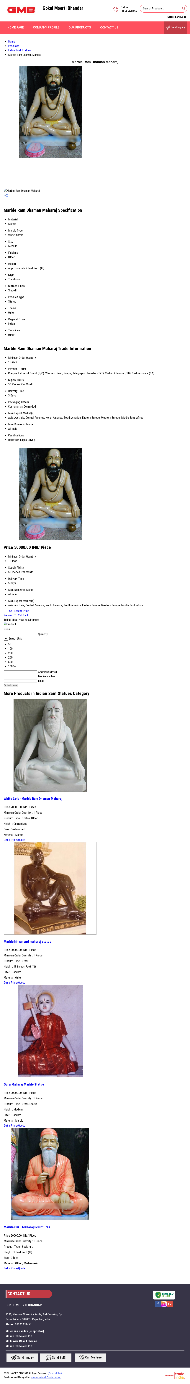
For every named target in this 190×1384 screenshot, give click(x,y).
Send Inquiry (177, 27)
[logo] (21, 17)
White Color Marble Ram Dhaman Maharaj (33, 799)
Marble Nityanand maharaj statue (27, 942)
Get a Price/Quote (14, 840)
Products (13, 46)
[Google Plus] (170, 1306)
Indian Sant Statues (19, 50)
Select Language (176, 16)
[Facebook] (158, 1306)
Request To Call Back (16, 615)
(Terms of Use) (55, 1373)
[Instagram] (164, 1306)
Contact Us (109, 27)
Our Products (80, 27)
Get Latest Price (19, 611)
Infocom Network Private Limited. (46, 1377)
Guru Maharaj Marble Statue (24, 1084)
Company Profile (46, 27)
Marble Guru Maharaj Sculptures (27, 1227)
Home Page (15, 27)
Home (11, 41)
